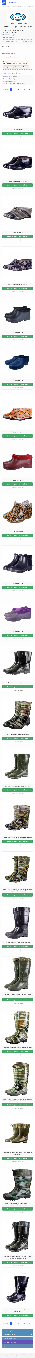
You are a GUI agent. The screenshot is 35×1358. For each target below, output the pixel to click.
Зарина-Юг (7, 8)
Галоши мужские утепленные (17, 284)
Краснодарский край (19, 6)
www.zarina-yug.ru (10, 35)
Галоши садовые (17, 129)
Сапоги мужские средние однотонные (17, 786)
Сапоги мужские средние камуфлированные (17, 837)
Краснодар (30, 6)
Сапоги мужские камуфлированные (17, 734)
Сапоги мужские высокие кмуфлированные (17, 1047)
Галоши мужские (17, 232)
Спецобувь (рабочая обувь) (11, 83)
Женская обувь (7, 79)
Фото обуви (5, 46)
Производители (6, 6)
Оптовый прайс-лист (8, 57)
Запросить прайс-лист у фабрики (16, 67)
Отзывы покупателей (8, 53)
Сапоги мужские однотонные (17, 683)
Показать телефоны (8, 37)
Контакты (5, 50)
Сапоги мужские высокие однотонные (17, 942)
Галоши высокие (17, 531)
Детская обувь (7, 81)
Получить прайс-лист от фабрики (17, 133)
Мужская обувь (7, 76)
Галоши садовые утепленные (17, 181)
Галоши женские (17, 380)
